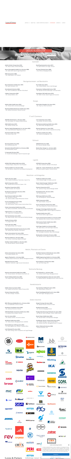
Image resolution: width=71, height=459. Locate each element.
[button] (68, 445)
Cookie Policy (52, 456)
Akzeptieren (55, 454)
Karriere (58, 23)
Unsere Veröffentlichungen (42, 23)
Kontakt (63, 23)
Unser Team (33, 23)
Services (27, 23)
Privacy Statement (58, 456)
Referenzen (52, 23)
